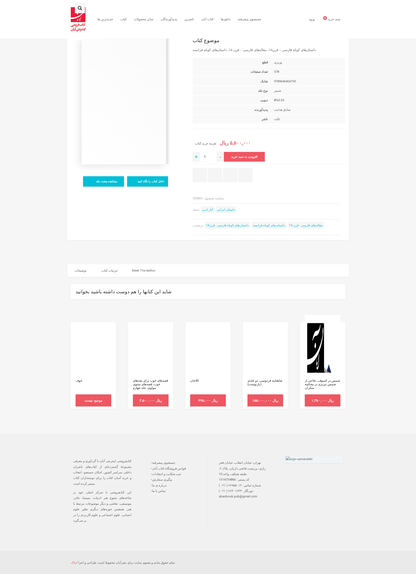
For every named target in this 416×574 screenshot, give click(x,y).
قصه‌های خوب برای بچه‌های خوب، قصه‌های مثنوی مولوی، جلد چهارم (150, 384)
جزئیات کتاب (109, 270)
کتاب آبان (207, 19)
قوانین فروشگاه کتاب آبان (169, 468)
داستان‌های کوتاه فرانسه (269, 225)
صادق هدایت (282, 109)
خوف (79, 380)
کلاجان (194, 380)
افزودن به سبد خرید (244, 156)
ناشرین (189, 19)
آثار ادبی (207, 209)
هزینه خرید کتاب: (206, 143)
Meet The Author (143, 270)
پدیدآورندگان (169, 19)
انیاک (74, 562)
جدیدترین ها (105, 19)
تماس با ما (159, 491)
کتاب (123, 19)
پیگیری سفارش (162, 479)
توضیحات (81, 270)
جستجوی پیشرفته (249, 19)
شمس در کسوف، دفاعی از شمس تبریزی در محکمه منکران (322, 384)
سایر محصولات (143, 19)
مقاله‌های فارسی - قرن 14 (306, 225)
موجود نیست (93, 400)
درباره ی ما (159, 485)
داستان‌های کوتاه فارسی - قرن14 (227, 225)
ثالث (277, 119)
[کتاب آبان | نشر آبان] (78, 19)
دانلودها (226, 19)
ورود (312, 19)
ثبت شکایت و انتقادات (166, 474)
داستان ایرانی (226, 209)
